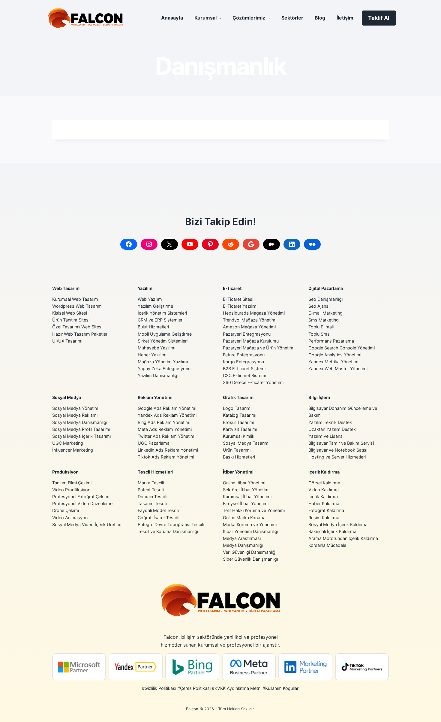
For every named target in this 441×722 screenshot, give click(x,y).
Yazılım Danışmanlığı (158, 375)
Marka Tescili (151, 482)
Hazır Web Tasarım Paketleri (80, 334)
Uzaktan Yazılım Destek (332, 429)
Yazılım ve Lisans (325, 436)
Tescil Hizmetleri (155, 471)
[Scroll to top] (427, 711)
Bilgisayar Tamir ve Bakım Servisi (341, 443)
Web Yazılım (150, 299)
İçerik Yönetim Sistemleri (162, 312)
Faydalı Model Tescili (158, 510)
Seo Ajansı (318, 306)
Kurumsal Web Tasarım (75, 299)
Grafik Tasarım (238, 397)
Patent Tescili (151, 489)
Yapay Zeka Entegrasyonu (164, 368)
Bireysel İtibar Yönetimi (245, 503)
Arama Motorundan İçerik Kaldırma (343, 538)
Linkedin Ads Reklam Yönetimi (168, 449)
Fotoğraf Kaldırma (326, 510)
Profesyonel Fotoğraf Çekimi (80, 496)
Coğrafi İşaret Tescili (158, 517)
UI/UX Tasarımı (67, 340)
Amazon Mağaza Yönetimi (249, 326)
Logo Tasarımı (237, 408)
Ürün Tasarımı (236, 449)
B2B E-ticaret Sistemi (244, 368)
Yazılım (145, 288)
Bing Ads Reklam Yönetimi (164, 422)
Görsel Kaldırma (324, 482)
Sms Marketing (323, 319)
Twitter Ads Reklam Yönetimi (166, 436)
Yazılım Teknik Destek (330, 422)
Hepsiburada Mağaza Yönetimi (254, 312)
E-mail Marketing (325, 312)
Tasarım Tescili (152, 503)
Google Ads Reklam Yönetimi (167, 408)
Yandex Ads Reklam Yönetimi (167, 415)
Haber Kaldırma (323, 503)
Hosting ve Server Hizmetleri (337, 456)
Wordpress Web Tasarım (77, 306)
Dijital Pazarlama (325, 288)
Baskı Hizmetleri (239, 456)
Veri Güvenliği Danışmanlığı (249, 552)
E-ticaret (232, 288)
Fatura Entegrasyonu (244, 354)
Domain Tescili (152, 496)
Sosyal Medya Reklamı (75, 415)
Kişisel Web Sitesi (69, 312)
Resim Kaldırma (323, 517)
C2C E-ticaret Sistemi (244, 375)
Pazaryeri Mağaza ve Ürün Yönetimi (258, 347)
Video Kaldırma (323, 489)
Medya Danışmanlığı (243, 545)
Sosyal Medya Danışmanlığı (79, 422)
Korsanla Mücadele (327, 545)
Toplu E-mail (321, 326)
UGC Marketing (67, 443)
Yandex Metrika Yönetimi (333, 361)
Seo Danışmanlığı (325, 299)
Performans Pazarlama (331, 340)
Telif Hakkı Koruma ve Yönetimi (254, 510)
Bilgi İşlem (319, 397)
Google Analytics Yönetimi (334, 354)
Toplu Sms (319, 334)
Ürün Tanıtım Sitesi (70, 319)
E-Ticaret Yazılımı (240, 306)
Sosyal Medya (66, 397)
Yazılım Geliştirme (155, 306)
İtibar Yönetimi (238, 471)
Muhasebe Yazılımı (156, 347)
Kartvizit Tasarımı (240, 429)
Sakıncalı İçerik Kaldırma (332, 531)
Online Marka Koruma (244, 517)
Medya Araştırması (242, 538)
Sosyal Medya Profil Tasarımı (81, 429)
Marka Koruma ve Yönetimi (250, 524)
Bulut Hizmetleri (153, 326)
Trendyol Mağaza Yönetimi (249, 319)
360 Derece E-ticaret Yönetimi (253, 382)
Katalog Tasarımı (239, 415)
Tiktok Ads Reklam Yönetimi (166, 456)
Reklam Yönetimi (155, 397)
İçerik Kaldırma (324, 471)
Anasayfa (172, 18)
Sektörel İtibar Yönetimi (246, 489)
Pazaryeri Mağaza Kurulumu (251, 340)
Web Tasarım (66, 288)
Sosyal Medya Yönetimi (75, 408)
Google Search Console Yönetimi (341, 347)
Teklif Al (378, 18)
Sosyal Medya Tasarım (245, 443)
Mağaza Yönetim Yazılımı (163, 361)
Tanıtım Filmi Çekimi (72, 482)
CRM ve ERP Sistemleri (160, 319)
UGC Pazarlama (154, 443)
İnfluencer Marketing (72, 449)
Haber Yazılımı (152, 354)
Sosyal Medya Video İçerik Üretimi (86, 524)
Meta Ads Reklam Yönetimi (165, 429)
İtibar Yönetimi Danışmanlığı (250, 531)
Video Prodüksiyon (71, 489)
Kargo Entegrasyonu (243, 361)
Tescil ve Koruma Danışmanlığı (168, 531)
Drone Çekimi (65, 510)
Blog (320, 18)
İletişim (345, 18)
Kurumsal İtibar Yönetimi (247, 496)
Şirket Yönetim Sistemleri (163, 340)
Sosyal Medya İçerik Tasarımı (81, 436)
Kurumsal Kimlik (238, 436)
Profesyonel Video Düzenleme (82, 503)
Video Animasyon (70, 517)
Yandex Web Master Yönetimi (338, 368)
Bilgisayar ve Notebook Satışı (337, 449)
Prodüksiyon (65, 471)
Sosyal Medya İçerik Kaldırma (338, 524)
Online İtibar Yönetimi (244, 482)
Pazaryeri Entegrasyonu (247, 334)
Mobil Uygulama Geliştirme (165, 334)
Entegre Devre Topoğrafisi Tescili (171, 524)
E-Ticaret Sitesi (238, 299)
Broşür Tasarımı (238, 422)
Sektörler (292, 18)
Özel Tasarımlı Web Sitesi (77, 326)
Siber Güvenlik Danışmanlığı (250, 559)
